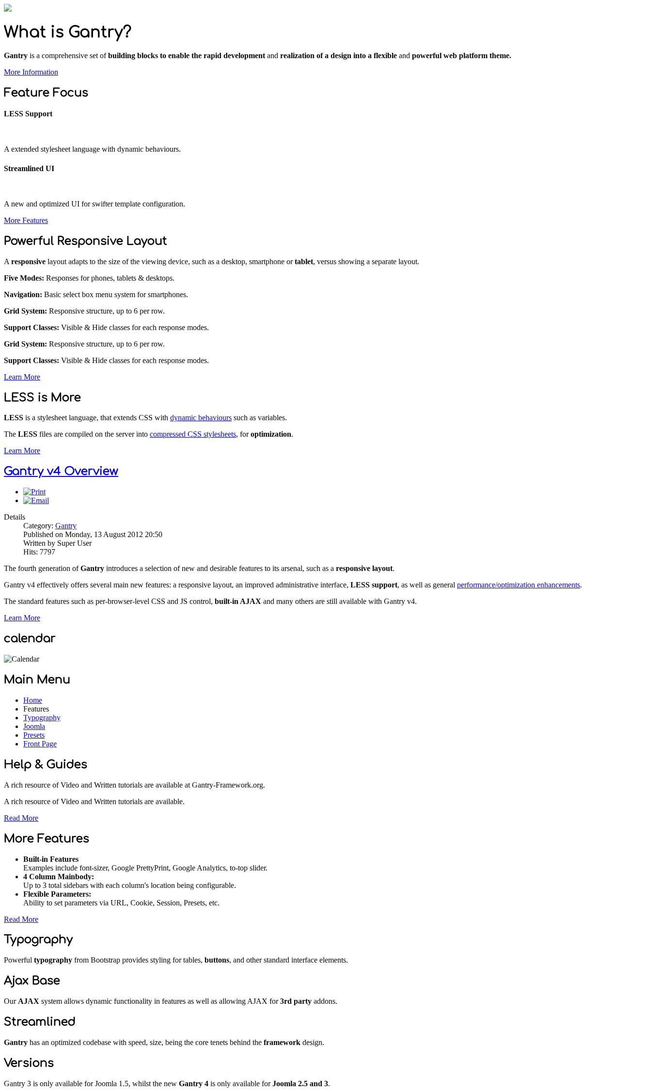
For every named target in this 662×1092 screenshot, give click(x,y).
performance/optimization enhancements (518, 585)
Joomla (34, 726)
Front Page (40, 744)
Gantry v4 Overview (61, 471)
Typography (42, 717)
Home (32, 700)
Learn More (22, 377)
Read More (21, 818)
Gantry (66, 526)
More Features (26, 220)
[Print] (34, 492)
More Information (31, 72)
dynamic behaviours (201, 417)
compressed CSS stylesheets (193, 434)
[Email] (36, 500)
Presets (34, 735)
